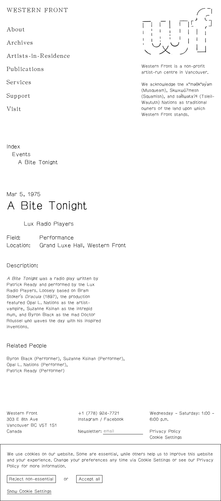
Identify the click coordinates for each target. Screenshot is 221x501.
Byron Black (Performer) (33, 359)
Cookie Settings (166, 437)
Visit (14, 109)
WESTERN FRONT (37, 10)
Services (19, 82)
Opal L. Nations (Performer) (36, 365)
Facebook (113, 419)
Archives (20, 43)
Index (13, 146)
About (16, 29)
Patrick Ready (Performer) (35, 371)
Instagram (88, 419)
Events (21, 154)
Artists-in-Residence (38, 56)
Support (19, 96)
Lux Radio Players (49, 224)
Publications (25, 69)
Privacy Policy (165, 431)
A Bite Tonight (38, 162)
